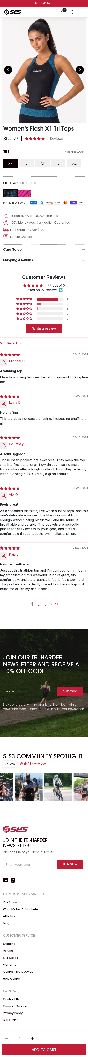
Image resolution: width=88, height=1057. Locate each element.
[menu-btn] (81, 12)
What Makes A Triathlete (20, 909)
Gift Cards (10, 958)
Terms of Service (15, 1006)
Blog (6, 923)
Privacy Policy (13, 1013)
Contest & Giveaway (18, 972)
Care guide (12, 249)
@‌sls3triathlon (33, 764)
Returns (8, 951)
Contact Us (11, 999)
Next (80, 70)
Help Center (11, 979)
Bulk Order (10, 1020)
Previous (8, 70)
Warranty (9, 965)
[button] (35, 138)
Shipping (9, 944)
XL (76, 163)
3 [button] (45, 604)
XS (13, 164)
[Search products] (72, 12)
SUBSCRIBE (70, 691)
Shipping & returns (18, 260)
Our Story (10, 902)
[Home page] (12, 12)
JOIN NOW (70, 864)
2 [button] (39, 604)
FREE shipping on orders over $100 (44, 3)
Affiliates (9, 916)
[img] (10, 355)
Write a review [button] (44, 328)
